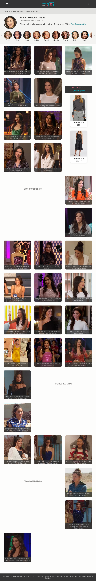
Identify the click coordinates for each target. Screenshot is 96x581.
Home (6, 11)
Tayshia (65, 40)
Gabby (36, 40)
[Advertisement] (33, 208)
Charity (27, 40)
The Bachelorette (17, 11)
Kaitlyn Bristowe (31, 11)
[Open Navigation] (7, 4)
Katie (84, 40)
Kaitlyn (75, 40)
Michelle (56, 40)
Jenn (17, 40)
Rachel (46, 40)
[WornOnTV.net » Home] (48, 4)
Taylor (8, 40)
